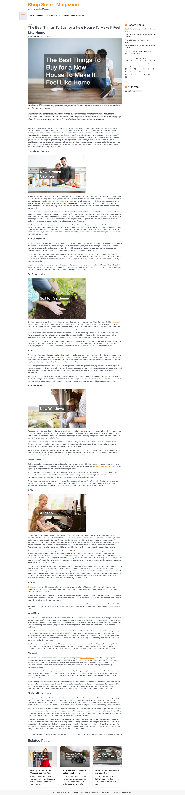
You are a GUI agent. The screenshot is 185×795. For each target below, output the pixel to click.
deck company (65, 357)
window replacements (69, 137)
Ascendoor (109, 792)
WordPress (127, 792)
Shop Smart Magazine (53, 4)
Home (30, 24)
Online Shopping (36, 15)
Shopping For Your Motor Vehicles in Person (74, 771)
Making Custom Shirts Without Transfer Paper (41, 771)
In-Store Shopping (53, 15)
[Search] (155, 15)
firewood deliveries (87, 658)
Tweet (23, 14)
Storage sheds (33, 587)
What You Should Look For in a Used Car (107, 771)
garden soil (115, 322)
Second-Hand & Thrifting (74, 15)
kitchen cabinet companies (56, 201)
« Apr (127, 82)
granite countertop (36, 243)
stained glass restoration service (106, 466)
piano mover (74, 555)
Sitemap (88, 792)
